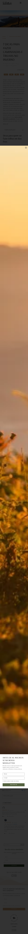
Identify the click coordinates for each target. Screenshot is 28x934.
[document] (14, 467)
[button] (26, 147)
